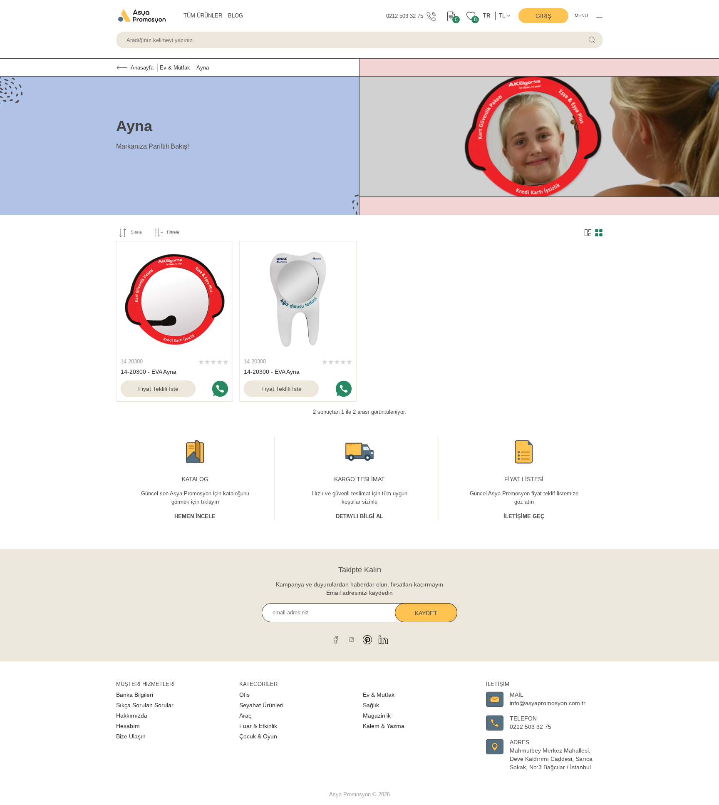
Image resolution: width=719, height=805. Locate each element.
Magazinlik (377, 715)
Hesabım (128, 726)
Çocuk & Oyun (258, 736)
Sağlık (371, 705)
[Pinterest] (367, 639)
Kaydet (426, 613)
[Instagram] (352, 639)
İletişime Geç (523, 516)
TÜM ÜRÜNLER (202, 15)
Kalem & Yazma (383, 726)
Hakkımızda (131, 715)
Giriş (543, 15)
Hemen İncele (195, 516)
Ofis (244, 694)
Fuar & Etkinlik (258, 726)
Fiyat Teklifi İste (158, 388)
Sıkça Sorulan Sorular (145, 705)
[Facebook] (336, 639)
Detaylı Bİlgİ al (359, 516)
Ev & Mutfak (378, 694)
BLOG (235, 15)
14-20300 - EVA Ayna (148, 371)
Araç (245, 715)
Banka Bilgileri (134, 694)
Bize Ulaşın (131, 736)
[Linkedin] (383, 639)
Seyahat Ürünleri (261, 705)
